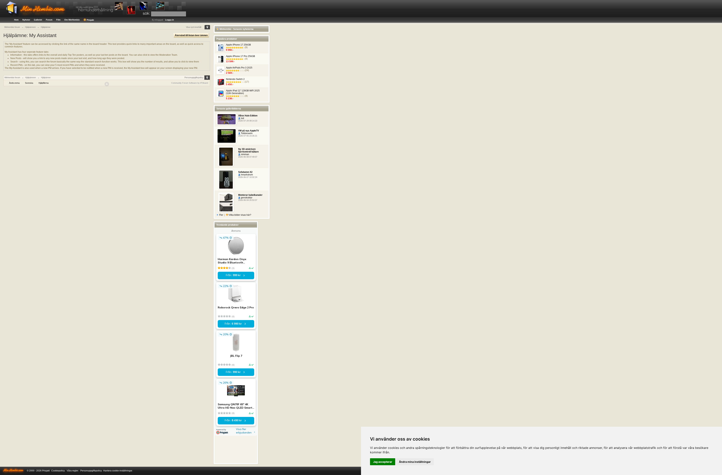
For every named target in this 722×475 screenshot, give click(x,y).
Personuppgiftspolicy (193, 77)
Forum (49, 20)
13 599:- (230, 61)
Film (58, 20)
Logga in (169, 20)
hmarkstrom (246, 174)
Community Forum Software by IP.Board (189, 83)
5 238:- (229, 98)
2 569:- (229, 73)
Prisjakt (90, 20)
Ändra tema (14, 83)
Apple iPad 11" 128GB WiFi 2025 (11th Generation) (243, 92)
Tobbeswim (246, 133)
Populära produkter (226, 39)
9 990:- (229, 50)
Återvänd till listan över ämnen (191, 35)
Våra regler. (73, 470)
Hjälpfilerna (44, 83)
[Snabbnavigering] (207, 27)
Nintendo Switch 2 (235, 79)
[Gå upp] (107, 84)
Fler (221, 215)
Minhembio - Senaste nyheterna (236, 29)
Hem (16, 20)
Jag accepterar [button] (382, 461)
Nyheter (26, 20)
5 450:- (229, 84)
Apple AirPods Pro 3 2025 (239, 67)
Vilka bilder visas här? (239, 215)
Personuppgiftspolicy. (91, 470)
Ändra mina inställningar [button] (415, 461)
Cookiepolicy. (58, 470)
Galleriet (38, 20)
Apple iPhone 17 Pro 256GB (240, 56)
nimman (244, 154)
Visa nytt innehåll (193, 27)
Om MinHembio (72, 20)
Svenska (29, 83)
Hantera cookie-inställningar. (118, 470)
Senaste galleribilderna (228, 108)
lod (242, 118)
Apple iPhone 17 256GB (238, 44)
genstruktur (246, 197)
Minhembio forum (12, 77)
